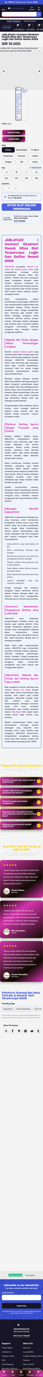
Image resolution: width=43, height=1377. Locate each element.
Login (13, 1375)
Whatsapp (30, 1375)
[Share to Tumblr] (38, 1031)
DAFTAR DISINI (14, 133)
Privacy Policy (28, 1311)
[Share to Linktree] (19, 1031)
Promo (4, 1375)
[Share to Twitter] (6, 1031)
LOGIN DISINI (13, 139)
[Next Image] (39, 71)
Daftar (21, 1375)
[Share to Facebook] (12, 1031)
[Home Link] (16, 8)
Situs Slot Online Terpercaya (21, 207)
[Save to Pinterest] (25, 1031)
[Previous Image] (4, 71)
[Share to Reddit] (32, 1031)
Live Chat (38, 1375)
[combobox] (19, 14)
